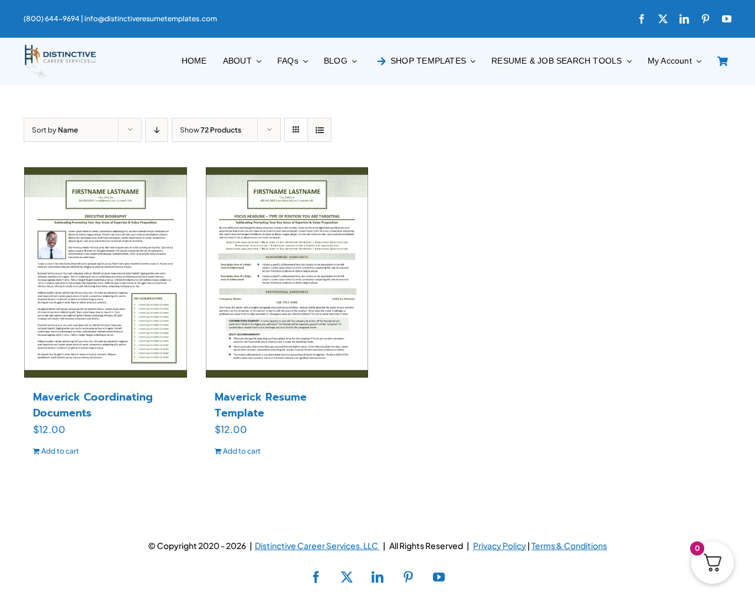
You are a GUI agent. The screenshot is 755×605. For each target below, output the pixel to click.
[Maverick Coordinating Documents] (105, 272)
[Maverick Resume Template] (287, 272)
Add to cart (60, 451)
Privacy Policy (499, 545)
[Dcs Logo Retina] (60, 48)
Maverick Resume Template (261, 405)
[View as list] (319, 129)
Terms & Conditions (569, 545)
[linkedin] (684, 19)
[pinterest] (705, 19)
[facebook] (641, 19)
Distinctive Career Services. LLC (317, 545)
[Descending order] (156, 130)
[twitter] (663, 19)
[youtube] (726, 19)
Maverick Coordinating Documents (93, 405)
